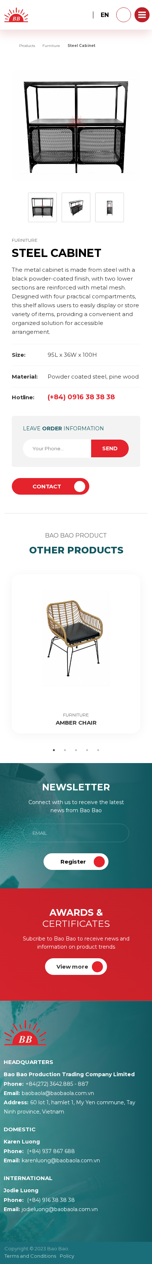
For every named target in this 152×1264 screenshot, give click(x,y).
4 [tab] (87, 750)
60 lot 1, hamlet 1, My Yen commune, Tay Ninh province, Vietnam (69, 1107)
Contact (46, 486)
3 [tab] (76, 750)
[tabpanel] (76, 654)
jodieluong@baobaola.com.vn (51, 1209)
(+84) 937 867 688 (39, 1151)
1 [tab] (54, 750)
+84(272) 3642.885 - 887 (46, 1084)
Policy (67, 1256)
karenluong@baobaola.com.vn (52, 1160)
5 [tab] (98, 750)
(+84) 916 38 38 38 (39, 1200)
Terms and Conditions (30, 1256)
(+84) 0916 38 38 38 (63, 397)
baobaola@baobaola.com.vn (49, 1093)
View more (72, 966)
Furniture (25, 240)
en (105, 14)
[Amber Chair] (76, 653)
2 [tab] (65, 750)
